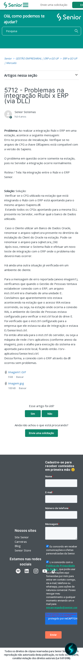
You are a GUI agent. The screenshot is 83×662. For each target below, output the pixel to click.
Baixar (20, 377)
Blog (18, 546)
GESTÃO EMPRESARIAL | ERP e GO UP (37, 58)
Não (49, 413)
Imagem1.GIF (17, 372)
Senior (8, 58)
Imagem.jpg (16, 383)
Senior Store (23, 550)
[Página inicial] (13, 5)
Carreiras (21, 542)
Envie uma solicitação (53, 5)
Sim (33, 413)
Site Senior (22, 537)
